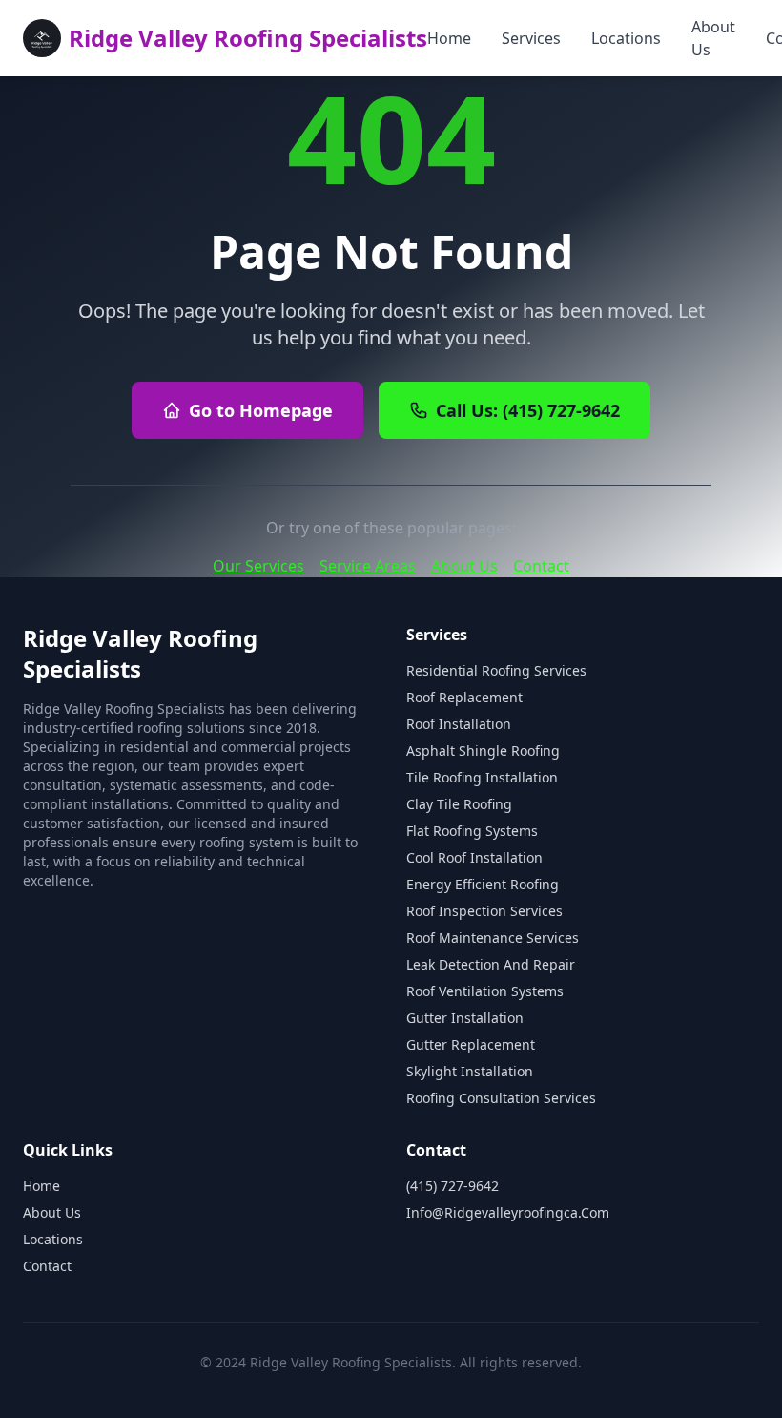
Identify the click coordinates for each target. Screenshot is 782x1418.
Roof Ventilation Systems (485, 991)
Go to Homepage (261, 410)
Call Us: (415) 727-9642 (528, 410)
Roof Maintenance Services (492, 937)
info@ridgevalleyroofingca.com (507, 1212)
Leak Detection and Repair (490, 964)
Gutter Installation (465, 1018)
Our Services (258, 565)
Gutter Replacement (470, 1044)
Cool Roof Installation (474, 857)
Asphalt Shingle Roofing (483, 750)
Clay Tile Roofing (459, 804)
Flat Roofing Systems (472, 831)
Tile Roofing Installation (482, 777)
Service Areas (367, 565)
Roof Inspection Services (484, 911)
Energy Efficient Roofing (482, 884)
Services (531, 38)
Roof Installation (458, 724)
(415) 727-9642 (452, 1186)
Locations (626, 38)
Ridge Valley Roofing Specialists (248, 37)
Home (449, 38)
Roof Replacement (464, 697)
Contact (541, 565)
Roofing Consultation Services (501, 1098)
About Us (713, 38)
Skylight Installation (469, 1071)
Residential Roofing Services (496, 670)
